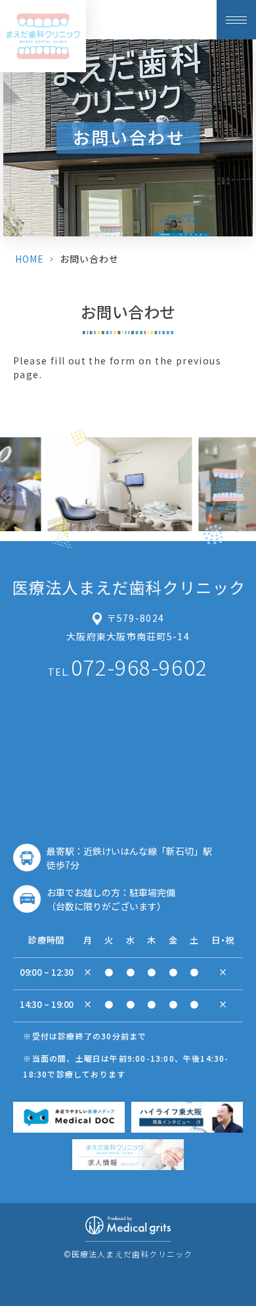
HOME (29, 258)
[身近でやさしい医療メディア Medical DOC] (69, 1117)
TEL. (127, 666)
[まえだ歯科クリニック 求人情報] (128, 1154)
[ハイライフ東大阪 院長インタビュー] (187, 1117)
